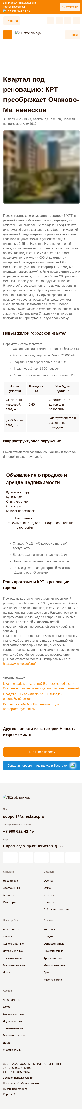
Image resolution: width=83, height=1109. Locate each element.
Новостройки (11, 880)
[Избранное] (50, 20)
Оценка (48, 880)
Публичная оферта (15, 1088)
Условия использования (18, 1077)
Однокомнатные (13, 943)
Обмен (48, 887)
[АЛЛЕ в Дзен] (26, 857)
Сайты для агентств (56, 909)
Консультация (70, 6)
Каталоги (8, 871)
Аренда (7, 990)
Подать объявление (59, 523)
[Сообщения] (67, 20)
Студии (7, 936)
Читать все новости (42, 751)
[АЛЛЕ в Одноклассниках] (57, 857)
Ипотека (49, 895)
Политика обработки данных (21, 1083)
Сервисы (49, 871)
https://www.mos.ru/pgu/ (19, 663)
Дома (6, 972)
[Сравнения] (59, 20)
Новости (49, 902)
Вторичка (49, 920)
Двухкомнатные (13, 950)
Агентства (9, 895)
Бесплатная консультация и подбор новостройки (23, 523)
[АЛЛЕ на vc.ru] (10, 857)
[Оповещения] (76, 20)
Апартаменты (11, 929)
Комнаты (49, 929)
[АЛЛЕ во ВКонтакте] (41, 857)
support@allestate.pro (23, 816)
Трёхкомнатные (54, 958)
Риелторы (9, 902)
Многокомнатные (14, 965)
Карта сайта (10, 1094)
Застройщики (11, 887)
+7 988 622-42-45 (19, 10)
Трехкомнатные (13, 958)
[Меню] (7, 34)
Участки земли (53, 979)
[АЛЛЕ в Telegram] (72, 857)
